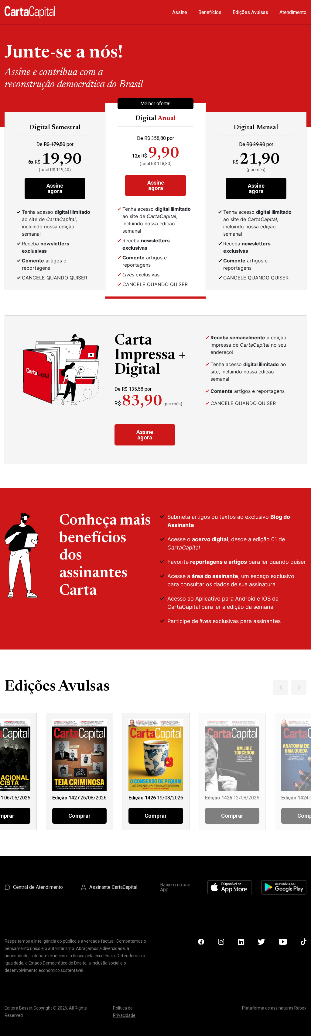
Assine (179, 12)
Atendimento (292, 12)
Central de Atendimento (38, 887)
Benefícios (209, 12)
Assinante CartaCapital (113, 887)
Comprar (79, 816)
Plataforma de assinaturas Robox (274, 1008)
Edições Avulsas (250, 12)
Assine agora (54, 188)
